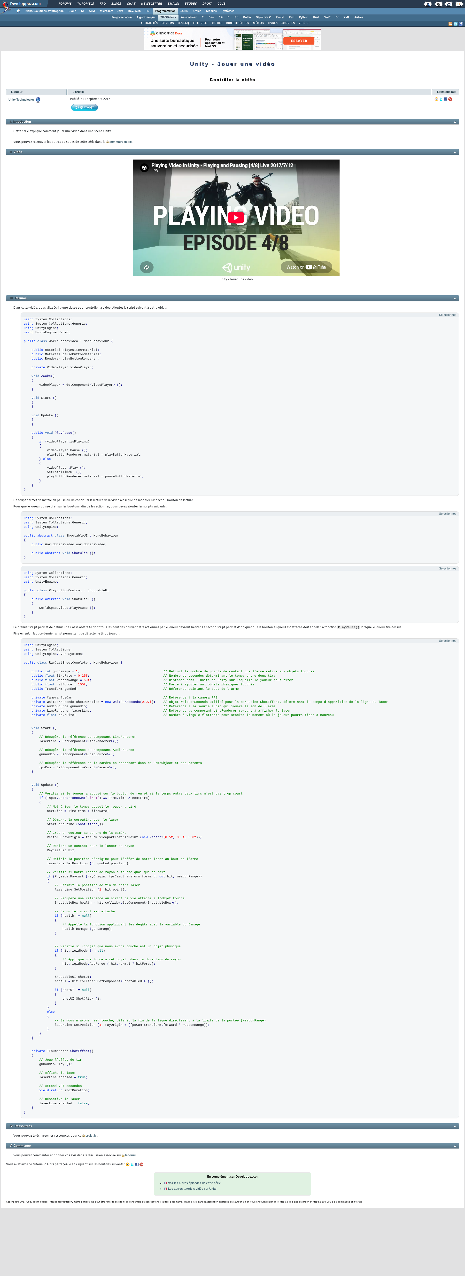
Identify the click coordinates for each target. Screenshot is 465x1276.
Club (221, 4)
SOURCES (288, 23)
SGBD (184, 11)
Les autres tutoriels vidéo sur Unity (192, 1188)
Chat (131, 4)
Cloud (72, 11)
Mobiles (211, 11)
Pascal (280, 17)
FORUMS (168, 23)
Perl (291, 17)
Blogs (116, 4)
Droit (207, 4)
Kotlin (247, 17)
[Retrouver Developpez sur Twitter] (455, 24)
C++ (211, 17)
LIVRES (273, 23)
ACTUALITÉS (149, 23)
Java (120, 11)
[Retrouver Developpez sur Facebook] (461, 24)
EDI (148, 11)
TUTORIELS (200, 23)
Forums (65, 4)
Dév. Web (134, 11)
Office (197, 11)
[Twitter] (441, 99)
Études (190, 4)
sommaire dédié (120, 142)
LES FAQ (183, 23)
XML (346, 17)
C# (221, 17)
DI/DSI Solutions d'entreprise (44, 11)
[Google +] (450, 99)
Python (303, 17)
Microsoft (106, 11)
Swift (327, 17)
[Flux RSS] (450, 24)
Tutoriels (85, 4)
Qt (337, 17)
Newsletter (151, 4)
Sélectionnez (447, 315)
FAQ (102, 4)
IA (82, 11)
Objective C (263, 17)
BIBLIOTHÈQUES (237, 23)
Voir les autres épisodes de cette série (194, 1183)
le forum (131, 1155)
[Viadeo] (436, 99)
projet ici (91, 1135)
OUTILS (217, 23)
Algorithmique (146, 17)
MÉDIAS (258, 23)
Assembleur (189, 17)
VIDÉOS (304, 23)
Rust (316, 17)
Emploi (173, 4)
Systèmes (228, 11)
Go (236, 17)
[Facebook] (446, 99)
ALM (92, 11)
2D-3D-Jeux (168, 17)
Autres (358, 17)
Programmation (165, 11)
